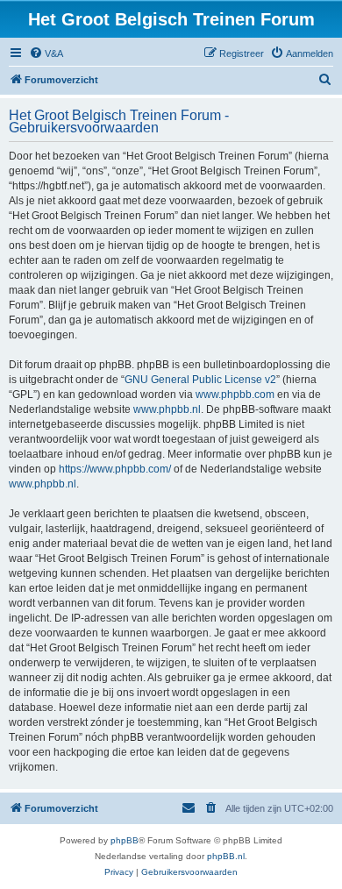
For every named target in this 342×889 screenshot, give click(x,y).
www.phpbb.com (235, 394)
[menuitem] (46, 53)
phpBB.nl (226, 856)
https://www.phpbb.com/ (115, 469)
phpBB (124, 840)
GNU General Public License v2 (200, 379)
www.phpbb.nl (167, 409)
